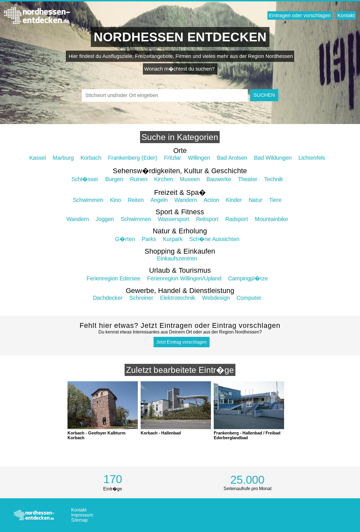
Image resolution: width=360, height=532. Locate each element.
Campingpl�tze (248, 278)
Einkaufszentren (177, 258)
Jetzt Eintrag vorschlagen (181, 342)
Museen (190, 179)
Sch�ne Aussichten (214, 239)
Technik (273, 179)
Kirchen (163, 179)
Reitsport (207, 219)
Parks (149, 239)
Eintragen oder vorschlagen (300, 15)
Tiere (275, 200)
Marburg (63, 158)
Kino (115, 200)
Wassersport (173, 219)
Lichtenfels (311, 158)
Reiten (136, 200)
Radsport (236, 219)
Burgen (114, 179)
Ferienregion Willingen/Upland (184, 278)
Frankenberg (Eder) (132, 158)
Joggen (105, 219)
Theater (247, 179)
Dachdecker (108, 298)
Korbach (90, 158)
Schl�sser (84, 179)
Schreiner (141, 298)
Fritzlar (172, 158)
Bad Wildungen (273, 158)
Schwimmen (88, 200)
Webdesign (216, 298)
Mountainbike (271, 219)
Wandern (185, 200)
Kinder (234, 200)
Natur (255, 200)
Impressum (82, 515)
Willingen (199, 158)
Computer (249, 298)
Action (211, 200)
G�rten (125, 239)
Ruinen (138, 179)
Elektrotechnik (177, 298)
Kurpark (173, 239)
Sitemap (79, 520)
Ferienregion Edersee (113, 278)
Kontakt (346, 15)
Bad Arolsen (232, 158)
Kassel (37, 158)
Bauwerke (218, 179)
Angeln (159, 200)
